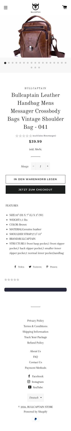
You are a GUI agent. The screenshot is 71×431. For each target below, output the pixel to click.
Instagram (37, 382)
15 (58, 63)
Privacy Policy (35, 320)
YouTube (37, 387)
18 (32, 68)
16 (62, 63)
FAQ (35, 356)
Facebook (37, 376)
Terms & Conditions (35, 326)
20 (39, 68)
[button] (35, 136)
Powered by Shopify (35, 411)
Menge (24, 166)
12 (47, 63)
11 (43, 63)
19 (35, 68)
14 (54, 63)
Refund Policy (35, 342)
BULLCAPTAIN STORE (40, 407)
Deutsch (33, 397)
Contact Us (35, 362)
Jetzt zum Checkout (35, 189)
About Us (35, 351)
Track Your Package (35, 337)
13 (51, 63)
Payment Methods (35, 367)
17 (66, 63)
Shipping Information (35, 331)
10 (39, 63)
